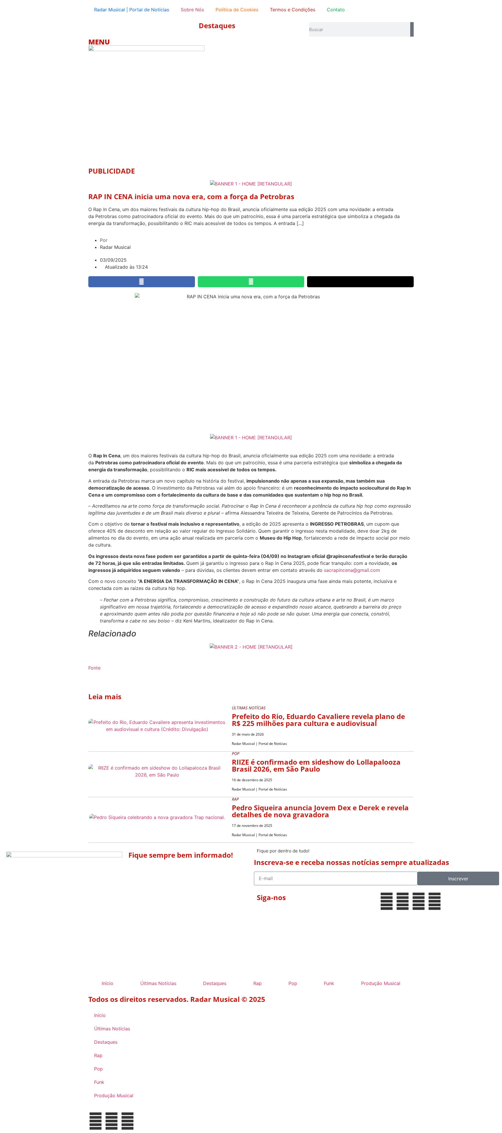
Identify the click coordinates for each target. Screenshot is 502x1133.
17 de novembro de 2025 (252, 825)
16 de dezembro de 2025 (252, 779)
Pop (292, 983)
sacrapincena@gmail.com (352, 570)
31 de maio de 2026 (248, 734)
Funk (329, 983)
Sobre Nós (192, 10)
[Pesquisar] (412, 29)
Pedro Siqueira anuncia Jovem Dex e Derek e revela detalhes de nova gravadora (320, 811)
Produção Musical (380, 983)
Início (107, 983)
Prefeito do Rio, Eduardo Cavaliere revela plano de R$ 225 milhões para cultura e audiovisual (318, 719)
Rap (257, 983)
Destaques (217, 25)
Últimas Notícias (158, 983)
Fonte (94, 668)
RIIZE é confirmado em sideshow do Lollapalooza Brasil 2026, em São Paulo (316, 765)
